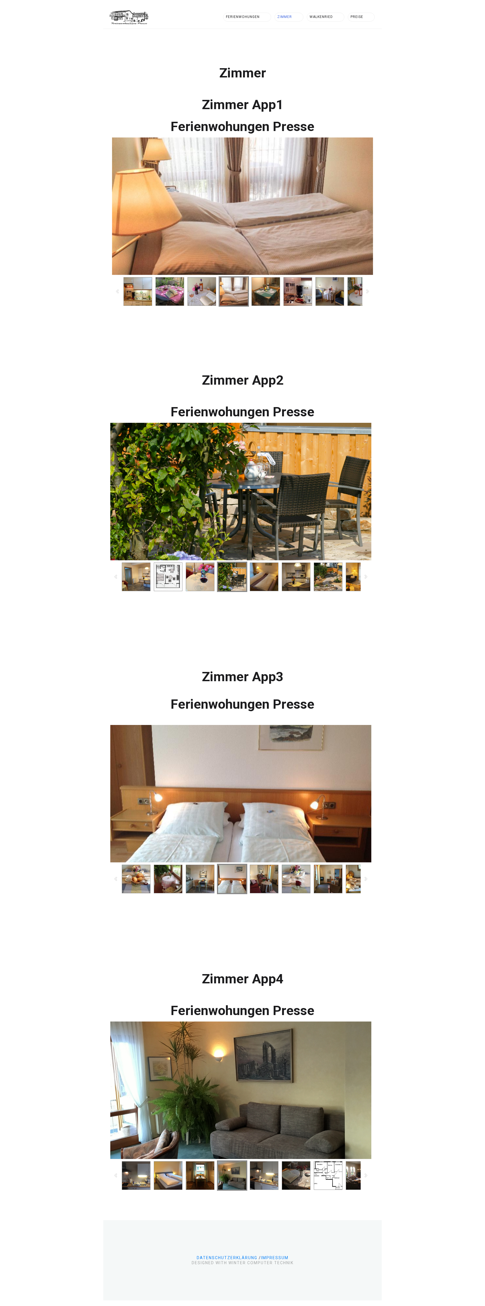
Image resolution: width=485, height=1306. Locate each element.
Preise (357, 17)
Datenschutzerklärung (227, 1257)
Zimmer (284, 17)
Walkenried (321, 17)
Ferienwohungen (243, 17)
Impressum (275, 1257)
